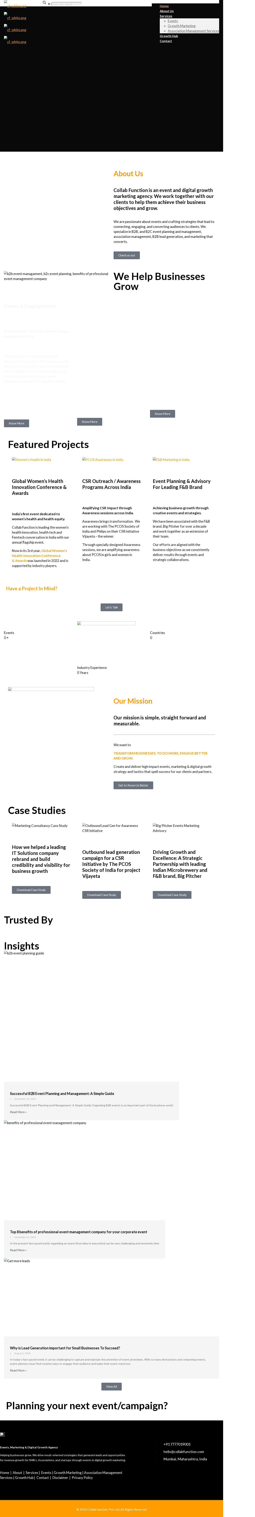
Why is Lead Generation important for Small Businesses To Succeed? (65, 1348)
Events (46, 1473)
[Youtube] (168, 1476)
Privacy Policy (82, 1477)
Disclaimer (60, 1477)
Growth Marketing (68, 1473)
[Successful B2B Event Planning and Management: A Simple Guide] (91, 1016)
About (17, 1473)
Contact (42, 1477)
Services (32, 1473)
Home (4, 1473)
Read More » (18, 1112)
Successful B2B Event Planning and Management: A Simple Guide (62, 1093)
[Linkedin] (156, 1476)
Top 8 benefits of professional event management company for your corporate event (78, 1232)
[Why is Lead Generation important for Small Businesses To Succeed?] (111, 1297)
